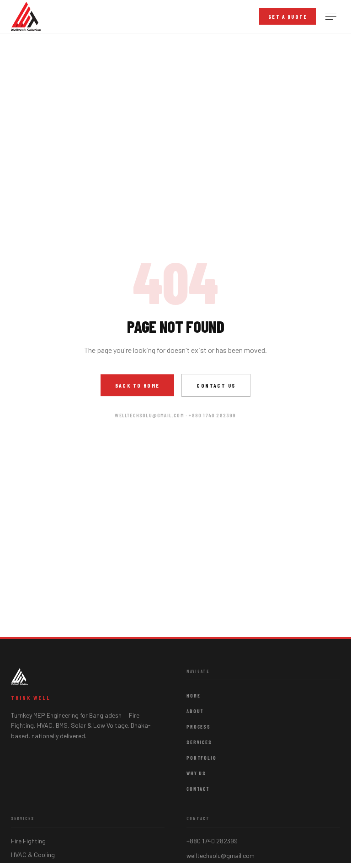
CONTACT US (216, 385)
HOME (193, 695)
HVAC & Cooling (33, 854)
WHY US (196, 773)
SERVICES (199, 742)
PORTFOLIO (201, 758)
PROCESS (198, 727)
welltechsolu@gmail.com (220, 855)
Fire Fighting (28, 841)
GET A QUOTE (287, 16)
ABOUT (195, 711)
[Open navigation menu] (331, 16)
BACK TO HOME (137, 385)
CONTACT (198, 789)
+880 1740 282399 (212, 841)
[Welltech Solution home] (26, 16)
